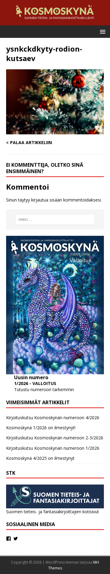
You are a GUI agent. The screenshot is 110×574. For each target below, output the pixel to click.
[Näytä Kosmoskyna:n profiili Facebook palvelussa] (8, 538)
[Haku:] (55, 219)
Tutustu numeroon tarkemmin (44, 389)
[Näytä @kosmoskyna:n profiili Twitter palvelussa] (15, 538)
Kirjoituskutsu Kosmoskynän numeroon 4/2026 (52, 417)
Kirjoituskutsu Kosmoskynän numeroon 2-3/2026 (54, 438)
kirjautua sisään (46, 200)
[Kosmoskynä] (55, 22)
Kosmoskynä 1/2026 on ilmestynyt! (40, 428)
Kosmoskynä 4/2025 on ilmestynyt (40, 458)
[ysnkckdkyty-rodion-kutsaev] (55, 131)
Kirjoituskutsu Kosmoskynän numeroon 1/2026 (52, 448)
